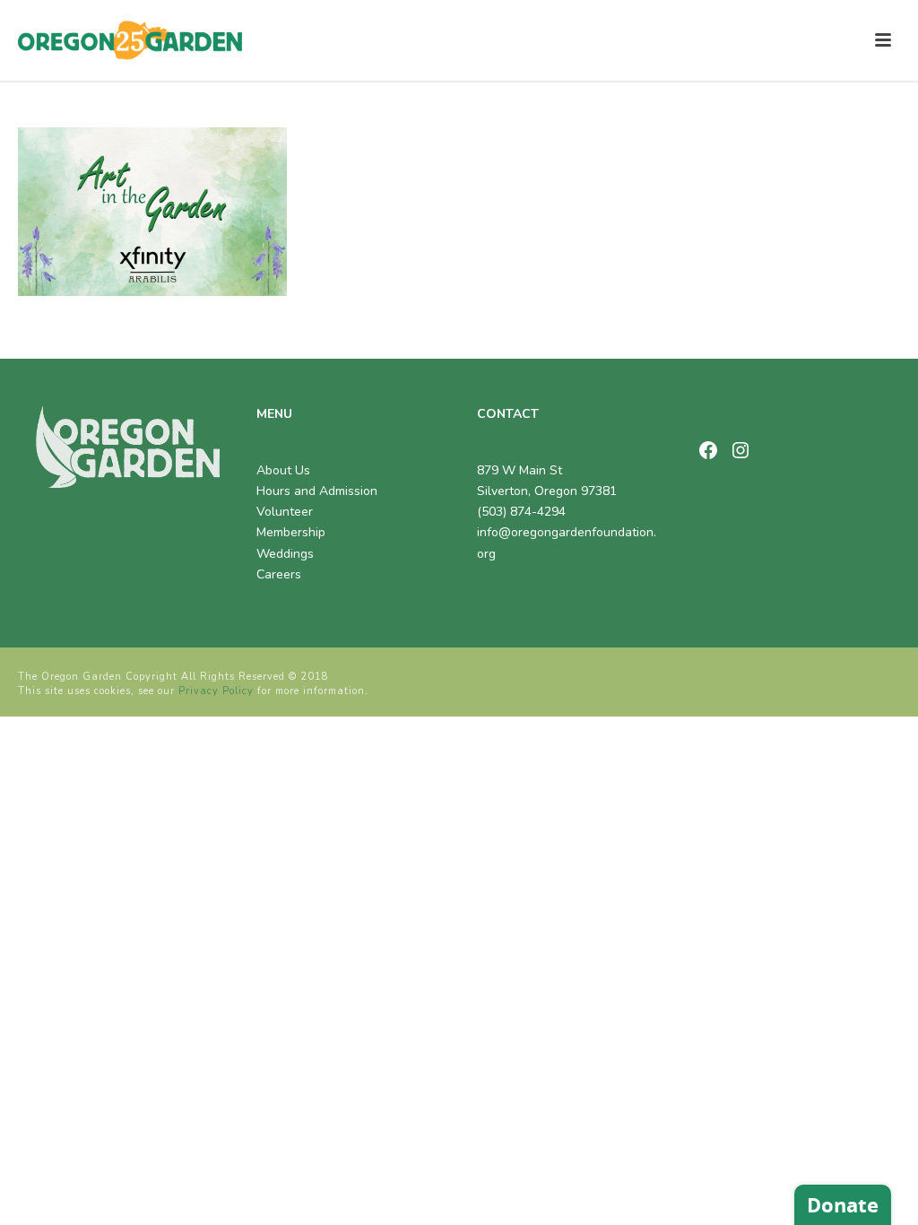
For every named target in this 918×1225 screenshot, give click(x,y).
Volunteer (284, 511)
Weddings (285, 553)
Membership (290, 532)
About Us (283, 470)
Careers (278, 574)
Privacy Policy (216, 691)
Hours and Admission (316, 491)
